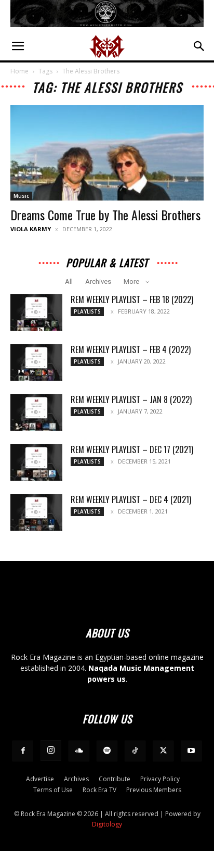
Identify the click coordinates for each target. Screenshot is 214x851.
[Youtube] (191, 751)
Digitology (107, 824)
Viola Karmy (30, 229)
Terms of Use (53, 789)
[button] (17, 46)
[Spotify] (107, 751)
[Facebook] (22, 751)
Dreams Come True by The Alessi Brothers (105, 214)
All (69, 281)
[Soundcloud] (79, 751)
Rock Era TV (99, 789)
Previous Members (153, 789)
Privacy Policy (160, 778)
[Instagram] (51, 750)
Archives (98, 281)
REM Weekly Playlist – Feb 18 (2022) (132, 299)
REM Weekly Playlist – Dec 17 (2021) (132, 449)
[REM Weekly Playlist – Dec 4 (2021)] (36, 512)
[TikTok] (135, 751)
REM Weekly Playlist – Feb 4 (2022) (131, 349)
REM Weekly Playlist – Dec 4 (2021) (131, 499)
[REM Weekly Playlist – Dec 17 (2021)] (36, 462)
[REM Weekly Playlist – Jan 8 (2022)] (36, 412)
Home (19, 71)
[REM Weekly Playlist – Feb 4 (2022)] (36, 362)
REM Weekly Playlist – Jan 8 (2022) (131, 399)
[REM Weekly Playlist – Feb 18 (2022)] (36, 312)
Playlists (87, 311)
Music (21, 195)
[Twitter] (163, 751)
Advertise (40, 778)
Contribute (114, 778)
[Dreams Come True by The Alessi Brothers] (107, 153)
